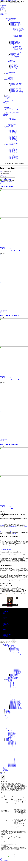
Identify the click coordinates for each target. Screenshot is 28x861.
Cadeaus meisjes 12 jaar (13, 158)
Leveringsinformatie (7, 628)
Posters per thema (11, 61)
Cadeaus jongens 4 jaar (12, 133)
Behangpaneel (11, 76)
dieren (23, 524)
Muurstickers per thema (12, 20)
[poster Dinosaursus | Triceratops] (14, 474)
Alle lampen (7, 95)
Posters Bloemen (13, 64)
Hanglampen (7, 96)
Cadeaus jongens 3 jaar (12, 132)
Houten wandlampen (9, 100)
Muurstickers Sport (14, 41)
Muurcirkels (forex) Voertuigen (16, 91)
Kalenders (7, 103)
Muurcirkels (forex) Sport (15, 90)
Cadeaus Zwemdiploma (13, 120)
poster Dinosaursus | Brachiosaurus (9, 315)
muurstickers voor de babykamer (19, 555)
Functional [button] (3, 828)
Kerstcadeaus (10, 125)
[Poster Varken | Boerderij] (5, 179)
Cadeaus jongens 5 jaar (12, 135)
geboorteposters (3, 531)
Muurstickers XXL (12, 55)
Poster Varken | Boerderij (6, 186)
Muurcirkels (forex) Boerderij (16, 83)
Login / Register (5, 770)
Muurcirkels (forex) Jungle (15, 88)
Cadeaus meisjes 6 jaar (12, 151)
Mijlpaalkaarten (8, 104)
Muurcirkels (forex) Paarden (16, 89)
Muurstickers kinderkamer (10, 18)
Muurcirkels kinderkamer (10, 79)
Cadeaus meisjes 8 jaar (12, 153)
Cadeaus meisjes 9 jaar (12, 155)
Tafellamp (7, 101)
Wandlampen (8, 98)
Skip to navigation (4, 0)
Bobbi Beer (5, 616)
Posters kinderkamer (9, 59)
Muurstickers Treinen (17, 50)
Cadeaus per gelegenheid (10, 117)
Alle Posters (10, 60)
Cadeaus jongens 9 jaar (12, 139)
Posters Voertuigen (14, 68)
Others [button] (2, 850)
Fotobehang (10, 77)
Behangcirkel (10, 74)
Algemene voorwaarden (8, 625)
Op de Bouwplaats (9, 113)
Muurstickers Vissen (17, 31)
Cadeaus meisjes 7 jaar (12, 152)
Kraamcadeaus (11, 118)
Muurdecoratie (6, 611)
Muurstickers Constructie (15, 24)
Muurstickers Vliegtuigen (18, 52)
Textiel (4, 613)
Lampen (4, 612)
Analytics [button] (3, 839)
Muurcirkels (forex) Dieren (15, 84)
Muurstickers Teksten (14, 43)
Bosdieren (7, 107)
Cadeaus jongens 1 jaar (12, 130)
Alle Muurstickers (11, 19)
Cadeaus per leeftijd (9, 126)
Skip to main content (12, 0)
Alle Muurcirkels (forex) (13, 80)
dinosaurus (25, 526)
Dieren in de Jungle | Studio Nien (12, 109)
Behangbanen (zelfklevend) (13, 56)
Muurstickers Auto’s (17, 46)
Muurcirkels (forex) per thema (14, 82)
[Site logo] (2, 11)
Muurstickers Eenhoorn (18, 28)
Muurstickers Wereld (14, 54)
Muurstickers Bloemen (17, 35)
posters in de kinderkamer (13, 526)
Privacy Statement (6, 626)
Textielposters (10, 71)
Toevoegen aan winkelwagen (6, 181)
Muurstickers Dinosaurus (18, 27)
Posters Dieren (13, 65)
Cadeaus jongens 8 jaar (12, 138)
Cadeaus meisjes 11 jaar (13, 157)
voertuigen (3, 527)
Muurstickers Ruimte (14, 40)
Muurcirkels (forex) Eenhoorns (16, 87)
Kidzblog (2, 7)
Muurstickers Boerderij (15, 22)
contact (6, 579)
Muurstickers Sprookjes (15, 42)
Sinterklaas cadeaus (12, 124)
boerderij (2, 525)
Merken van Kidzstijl (7, 636)
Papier (4, 614)
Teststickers (2, 4)
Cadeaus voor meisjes (9, 144)
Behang (6, 73)
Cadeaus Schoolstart (12, 122)
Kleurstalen (2, 8)
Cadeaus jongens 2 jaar (12, 131)
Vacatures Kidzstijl (6, 624)
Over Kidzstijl (5, 623)
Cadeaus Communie (12, 119)
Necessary (4, 793)
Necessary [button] (3, 792)
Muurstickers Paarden (17, 30)
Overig (11, 69)
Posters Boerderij (13, 63)
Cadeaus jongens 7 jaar (12, 137)
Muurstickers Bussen (17, 48)
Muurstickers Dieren (14, 25)
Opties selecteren (3, 246)
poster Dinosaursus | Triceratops (8, 509)
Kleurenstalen (3, 5)
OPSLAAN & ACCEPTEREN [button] (6, 855)
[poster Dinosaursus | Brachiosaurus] (14, 281)
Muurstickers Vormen (14, 53)
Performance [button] (3, 834)
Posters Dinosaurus (14, 66)
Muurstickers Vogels (17, 32)
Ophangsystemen (11, 72)
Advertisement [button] (3, 845)
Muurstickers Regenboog (18, 39)
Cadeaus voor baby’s (9, 127)
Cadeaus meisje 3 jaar (12, 148)
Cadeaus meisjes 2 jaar (12, 146)
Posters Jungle (13, 67)
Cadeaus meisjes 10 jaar (13, 156)
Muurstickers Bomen (17, 36)
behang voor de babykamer (5, 549)
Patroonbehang (11, 78)
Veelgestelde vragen (7, 634)
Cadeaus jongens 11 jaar (13, 142)
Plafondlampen (8, 97)
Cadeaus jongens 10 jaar (13, 140)
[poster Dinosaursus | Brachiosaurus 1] (14, 216)
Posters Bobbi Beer (8, 727)
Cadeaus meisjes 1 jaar (12, 145)
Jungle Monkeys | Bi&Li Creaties (12, 112)
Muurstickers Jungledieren (18, 29)
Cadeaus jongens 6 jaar (12, 136)
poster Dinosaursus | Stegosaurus (9, 444)
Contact (1, 6)
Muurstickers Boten (17, 47)
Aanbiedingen (5, 617)
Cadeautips (5, 618)
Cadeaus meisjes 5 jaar (12, 150)
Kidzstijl (15, 533)
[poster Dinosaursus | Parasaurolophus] (14, 345)
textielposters (10, 531)
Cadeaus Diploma (11, 123)
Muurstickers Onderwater (18, 37)
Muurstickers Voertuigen (15, 44)
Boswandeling (8, 108)
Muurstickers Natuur (14, 34)
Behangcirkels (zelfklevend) (13, 57)
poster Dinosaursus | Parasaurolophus (10, 380)
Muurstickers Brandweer (15, 23)
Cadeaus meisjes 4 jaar (12, 149)
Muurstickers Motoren (17, 49)
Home (1, 171)
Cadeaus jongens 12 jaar (13, 143)
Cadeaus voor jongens (9, 128)
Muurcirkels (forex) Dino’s (15, 85)
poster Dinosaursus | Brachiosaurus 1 (10, 251)
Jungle (24, 527)
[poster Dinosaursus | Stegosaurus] (14, 410)
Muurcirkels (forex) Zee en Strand (17, 92)
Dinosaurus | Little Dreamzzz (11, 111)
